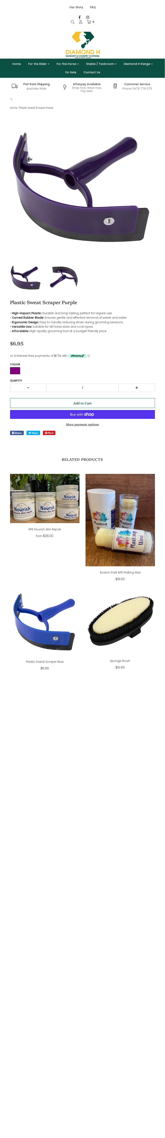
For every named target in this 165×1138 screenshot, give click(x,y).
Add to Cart (82, 403)
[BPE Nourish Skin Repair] (44, 498)
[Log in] (80, 22)
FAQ (93, 7)
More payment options (82, 424)
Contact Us (92, 72)
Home (16, 64)
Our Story (76, 7)
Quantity (16, 380)
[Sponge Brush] (120, 621)
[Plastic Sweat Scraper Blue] (44, 621)
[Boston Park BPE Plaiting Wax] (120, 520)
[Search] (72, 22)
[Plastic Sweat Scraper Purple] (26, 277)
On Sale (70, 72)
